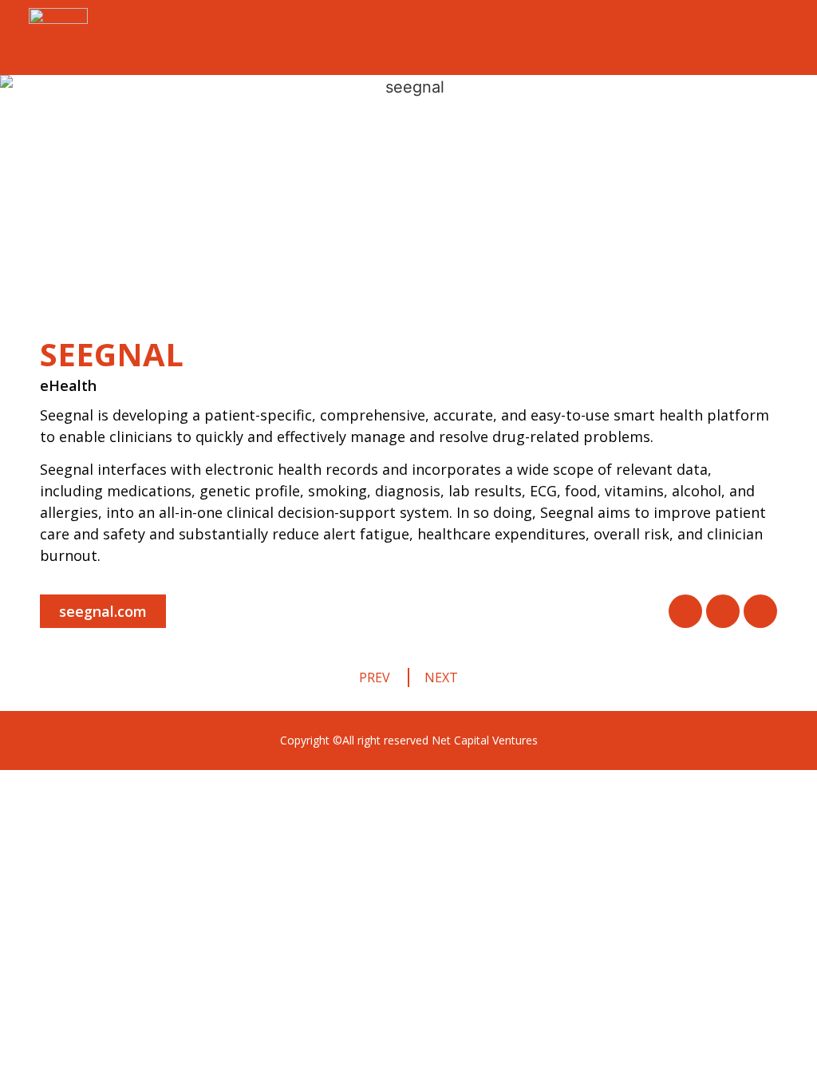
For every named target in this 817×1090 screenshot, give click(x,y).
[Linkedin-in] (760, 611)
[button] (103, 611)
